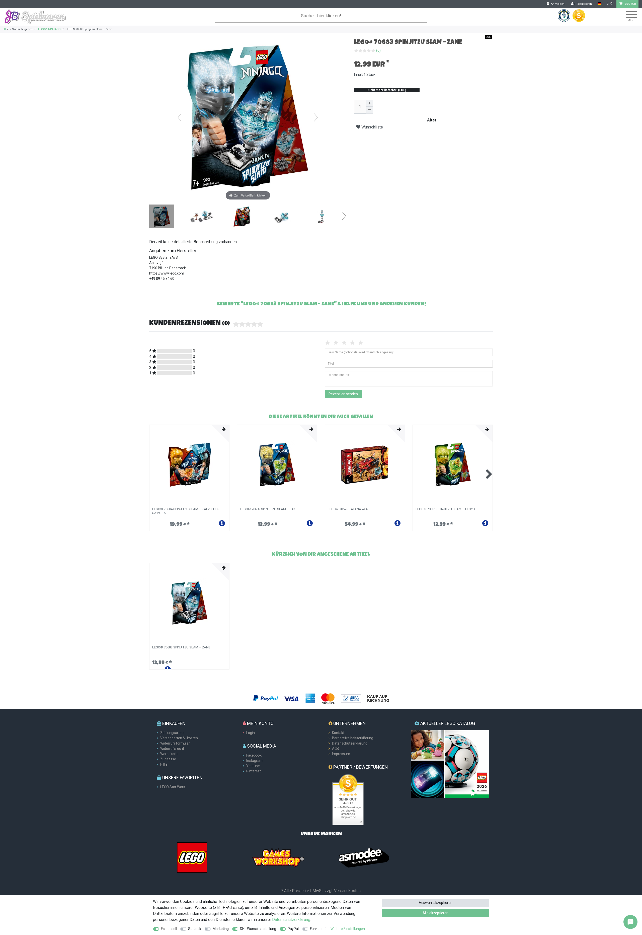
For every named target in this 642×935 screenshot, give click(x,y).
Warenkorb (169, 754)
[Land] (599, 4)
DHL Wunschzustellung (258, 929)
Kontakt (338, 733)
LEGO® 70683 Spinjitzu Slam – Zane (181, 647)
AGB (335, 749)
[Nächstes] (316, 117)
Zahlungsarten (172, 733)
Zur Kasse (168, 759)
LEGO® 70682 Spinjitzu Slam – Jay (267, 509)
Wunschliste (371, 127)
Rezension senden (343, 394)
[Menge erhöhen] (369, 103)
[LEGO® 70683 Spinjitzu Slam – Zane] (161, 217)
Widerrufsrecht (172, 749)
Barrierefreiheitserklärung (352, 738)
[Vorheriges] (180, 117)
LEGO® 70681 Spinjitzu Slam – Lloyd (445, 509)
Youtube (253, 766)
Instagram (254, 761)
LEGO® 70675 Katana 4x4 (347, 509)
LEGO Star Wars (172, 787)
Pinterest (253, 771)
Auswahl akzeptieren (435, 903)
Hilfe (164, 764)
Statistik (194, 929)
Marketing (221, 929)
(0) (378, 50)
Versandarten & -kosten (179, 738)
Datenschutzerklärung (349, 743)
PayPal (293, 929)
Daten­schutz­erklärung (291, 919)
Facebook (254, 755)
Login (250, 733)
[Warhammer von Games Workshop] (278, 857)
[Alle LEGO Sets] (192, 857)
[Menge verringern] (369, 110)
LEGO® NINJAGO (49, 29)
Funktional (318, 929)
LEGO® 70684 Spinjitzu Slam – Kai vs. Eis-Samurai (185, 510)
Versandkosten (347, 890)
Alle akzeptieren (435, 913)
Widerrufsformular (175, 743)
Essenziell (169, 929)
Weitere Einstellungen (348, 929)
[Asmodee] (364, 857)
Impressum (341, 754)
